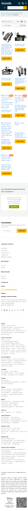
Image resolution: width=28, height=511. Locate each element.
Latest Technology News (19, 452)
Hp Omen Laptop (19, 327)
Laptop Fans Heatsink (20, 360)
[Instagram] (17, 310)
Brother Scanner (5, 348)
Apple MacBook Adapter (15, 394)
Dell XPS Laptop (5, 334)
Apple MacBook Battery (7, 406)
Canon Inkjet (20, 348)
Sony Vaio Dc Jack (6, 428)
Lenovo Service (5, 252)
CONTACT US (4, 255)
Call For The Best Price (7, 191)
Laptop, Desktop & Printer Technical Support (13, 454)
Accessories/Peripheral (7, 373)
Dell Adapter (4, 396)
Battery (15, 405)
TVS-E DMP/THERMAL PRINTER (9, 341)
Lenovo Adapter (5, 392)
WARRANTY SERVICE (6, 257)
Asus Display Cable (6, 442)
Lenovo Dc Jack (5, 429)
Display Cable (15, 444)
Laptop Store (21, 456)
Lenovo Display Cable (7, 440)
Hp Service (4, 248)
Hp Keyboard (15, 422)
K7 (13, 412)
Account (3, 265)
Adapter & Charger (6, 389)
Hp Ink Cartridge (19, 373)
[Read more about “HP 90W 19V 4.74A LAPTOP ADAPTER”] (17, 41)
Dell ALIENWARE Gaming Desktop (10, 382)
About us (3, 276)
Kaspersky (8, 412)
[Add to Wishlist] (10, 41)
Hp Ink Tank (4, 351)
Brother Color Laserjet (17, 344)
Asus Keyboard (5, 419)
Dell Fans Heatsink (6, 362)
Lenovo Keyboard (5, 422)
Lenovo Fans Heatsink (7, 364)
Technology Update (6, 452)
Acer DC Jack (4, 431)
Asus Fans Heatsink (6, 359)
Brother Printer (5, 344)
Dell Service (4, 250)
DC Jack (3, 433)
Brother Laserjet (20, 346)
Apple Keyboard (15, 417)
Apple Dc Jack (14, 431)
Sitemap (3, 278)
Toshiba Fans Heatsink (7, 366)
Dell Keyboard (4, 421)
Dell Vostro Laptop (19, 332)
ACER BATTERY (19, 406)
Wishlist (3, 267)
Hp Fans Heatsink (19, 364)
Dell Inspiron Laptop (6, 332)
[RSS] (20, 310)
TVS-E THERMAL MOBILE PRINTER (10, 343)
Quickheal (18, 412)
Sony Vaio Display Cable (7, 438)
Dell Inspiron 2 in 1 (21, 330)
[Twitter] (4, 310)
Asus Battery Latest (6, 405)
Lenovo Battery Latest (18, 401)
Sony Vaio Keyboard (16, 419)
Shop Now (14, 206)
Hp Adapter (4, 394)
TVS (8, 339)
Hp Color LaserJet (21, 350)
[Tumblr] (9, 310)
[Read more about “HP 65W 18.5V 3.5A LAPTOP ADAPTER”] (3, 76)
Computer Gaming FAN (7, 461)
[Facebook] (1, 310)
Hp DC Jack (16, 428)
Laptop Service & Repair (7, 458)
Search (25, 7)
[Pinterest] (15, 310)
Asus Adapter (16, 390)
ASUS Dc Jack (15, 429)
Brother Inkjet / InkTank (7, 346)
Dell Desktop (4, 380)
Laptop (3, 325)
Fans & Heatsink (17, 362)
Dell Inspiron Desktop (7, 383)
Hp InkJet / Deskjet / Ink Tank (17, 351)
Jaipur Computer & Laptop (8, 456)
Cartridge (3, 374)
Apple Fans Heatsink (6, 360)
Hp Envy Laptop (11, 325)
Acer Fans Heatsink (19, 359)
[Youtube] (7, 310)
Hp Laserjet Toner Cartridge (15, 374)
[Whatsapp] (23, 310)
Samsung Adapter (17, 389)
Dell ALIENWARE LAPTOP (7, 330)
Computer (4, 463)
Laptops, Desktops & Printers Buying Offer (12, 459)
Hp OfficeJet (4, 353)
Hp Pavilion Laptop (6, 329)
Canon (13, 348)
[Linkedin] (12, 310)
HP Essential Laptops (7, 327)
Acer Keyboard (5, 417)
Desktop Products (20, 461)
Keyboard (24, 421)
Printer (3, 339)
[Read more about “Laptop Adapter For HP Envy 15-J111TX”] (3, 107)
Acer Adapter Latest (16, 392)
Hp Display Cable (5, 444)
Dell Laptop (16, 329)
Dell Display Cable (18, 442)
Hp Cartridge (4, 371)
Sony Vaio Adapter (6, 390)
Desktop (23, 382)
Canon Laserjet (5, 350)
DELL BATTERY (13, 403)
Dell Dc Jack (23, 431)
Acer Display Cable (19, 440)
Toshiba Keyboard (15, 421)
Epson (12, 350)
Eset (2, 412)
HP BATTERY (4, 403)
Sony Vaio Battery (5, 401)
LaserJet (12, 353)
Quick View (6, 58)
